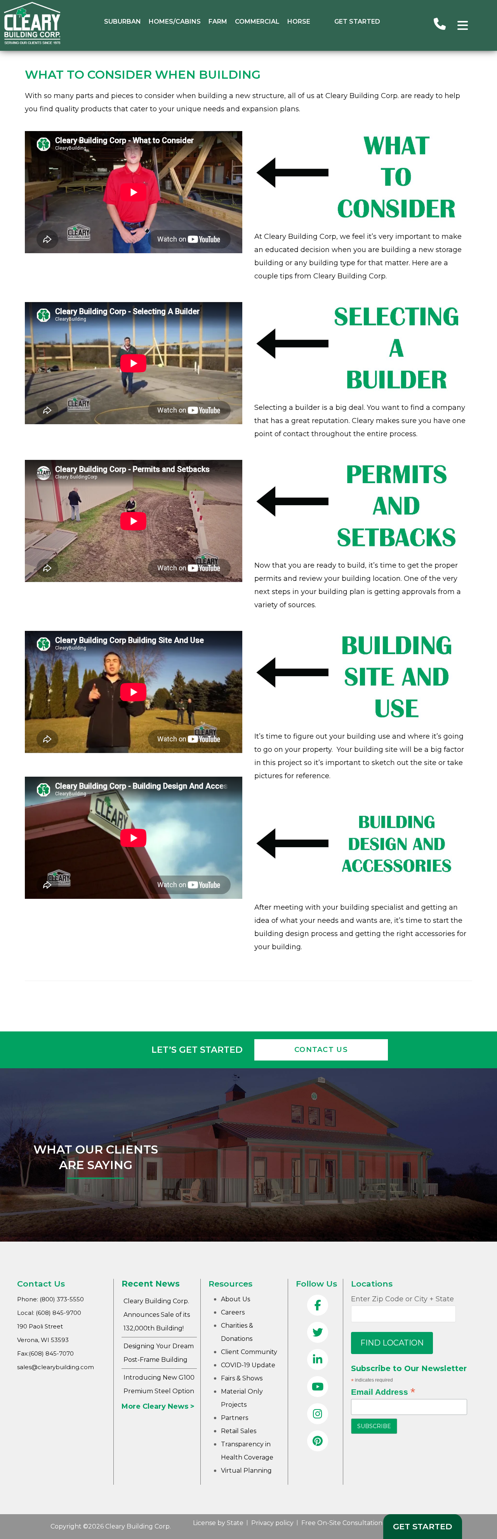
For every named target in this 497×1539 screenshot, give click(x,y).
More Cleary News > (158, 1406)
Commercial (257, 21)
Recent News (151, 1284)
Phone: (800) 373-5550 (50, 1299)
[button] (462, 25)
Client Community (249, 1352)
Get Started (357, 21)
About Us (235, 1299)
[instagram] (317, 1414)
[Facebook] (317, 1306)
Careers (233, 1312)
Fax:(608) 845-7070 (45, 1353)
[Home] (32, 42)
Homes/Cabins (175, 21)
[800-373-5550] (440, 25)
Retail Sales (238, 1431)
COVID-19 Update (248, 1365)
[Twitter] (317, 1333)
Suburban (122, 21)
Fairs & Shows (241, 1378)
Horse (298, 21)
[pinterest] (317, 1441)
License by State (218, 1523)
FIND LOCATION (392, 1342)
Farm (218, 21)
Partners (234, 1418)
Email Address (383, 1391)
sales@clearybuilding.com (55, 1367)
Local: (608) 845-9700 (49, 1312)
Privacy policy (272, 1523)
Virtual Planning (246, 1470)
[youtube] (317, 1387)
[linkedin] (317, 1360)
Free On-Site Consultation (341, 1523)
